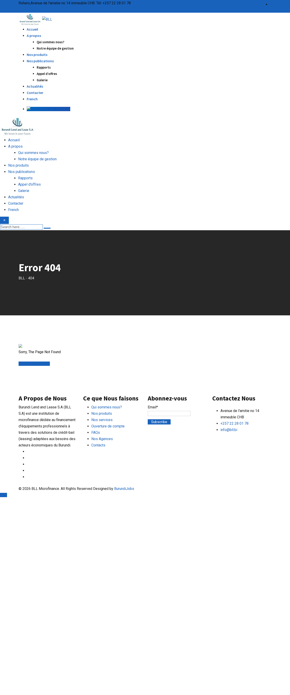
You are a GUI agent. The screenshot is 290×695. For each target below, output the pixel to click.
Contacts (98, 445)
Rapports (44, 67)
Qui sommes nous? (50, 42)
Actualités (35, 86)
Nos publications (40, 61)
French (32, 99)
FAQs (95, 432)
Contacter (35, 92)
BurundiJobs (124, 488)
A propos (34, 35)
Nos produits (37, 54)
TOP (3, 495)
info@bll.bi (27, 9)
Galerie (42, 80)
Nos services (102, 420)
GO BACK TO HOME (34, 364)
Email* (153, 407)
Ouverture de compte (108, 426)
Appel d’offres (47, 74)
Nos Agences (102, 439)
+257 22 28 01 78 (234, 423)
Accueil (32, 29)
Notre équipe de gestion (55, 48)
